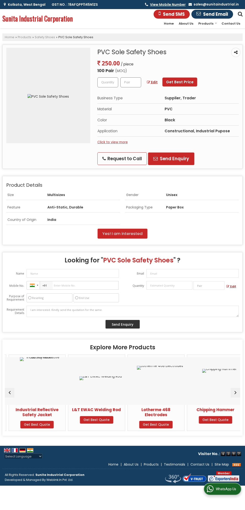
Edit (154, 82)
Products (205, 23)
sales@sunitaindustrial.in (216, 4)
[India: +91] (33, 285)
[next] (235, 393)
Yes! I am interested (122, 233)
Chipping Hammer (212, 410)
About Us (186, 23)
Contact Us (231, 23)
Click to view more (112, 142)
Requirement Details (15, 311)
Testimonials (174, 464)
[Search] (240, 13)
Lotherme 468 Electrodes (152, 412)
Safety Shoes (45, 37)
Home (169, 23)
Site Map (222, 464)
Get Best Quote (34, 424)
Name (20, 273)
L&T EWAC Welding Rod (93, 410)
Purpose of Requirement (15, 298)
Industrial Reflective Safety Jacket (33, 412)
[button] (168, 4)
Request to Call (124, 159)
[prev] (9, 393)
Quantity (138, 286)
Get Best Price (180, 82)
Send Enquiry (174, 159)
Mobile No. (16, 286)
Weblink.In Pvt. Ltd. (59, 480)
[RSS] (236, 464)
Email (140, 273)
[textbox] (130, 82)
